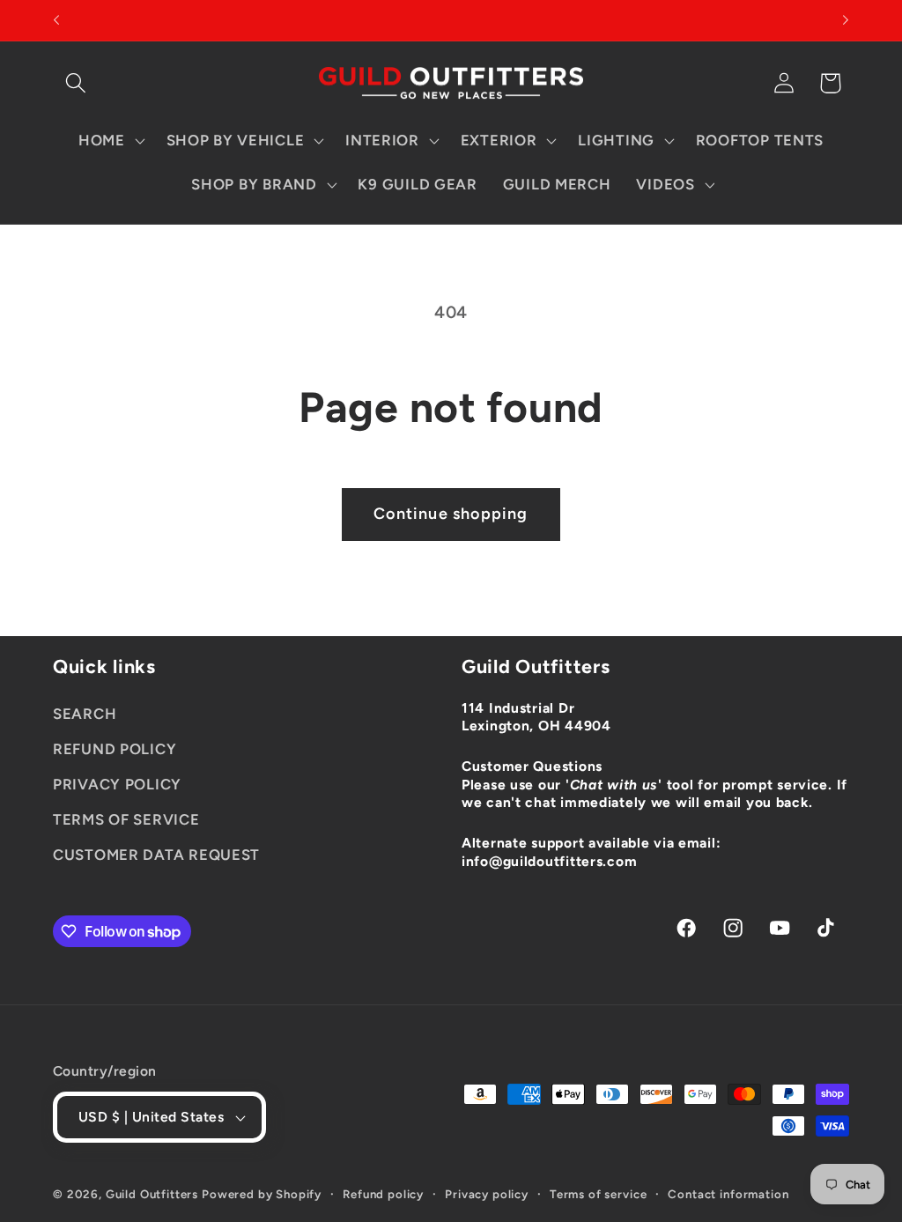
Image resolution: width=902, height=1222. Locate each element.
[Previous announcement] (56, 20)
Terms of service (598, 1194)
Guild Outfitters (152, 1194)
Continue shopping (450, 513)
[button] (76, 83)
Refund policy (383, 1194)
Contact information (728, 1194)
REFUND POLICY (114, 749)
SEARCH (84, 713)
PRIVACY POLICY (117, 784)
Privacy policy (487, 1194)
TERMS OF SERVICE (126, 819)
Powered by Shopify (262, 1194)
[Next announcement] (845, 20)
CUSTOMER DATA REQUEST (156, 854)
